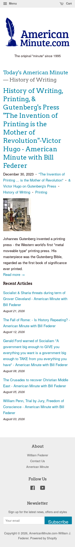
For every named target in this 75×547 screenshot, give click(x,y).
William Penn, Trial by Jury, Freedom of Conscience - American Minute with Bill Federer (33, 406)
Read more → (14, 274)
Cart (68, 3)
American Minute (37, 466)
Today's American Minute (35, 72)
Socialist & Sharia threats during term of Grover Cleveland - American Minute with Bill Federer (35, 298)
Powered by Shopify (43, 538)
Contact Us (37, 461)
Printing (41, 192)
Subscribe (58, 521)
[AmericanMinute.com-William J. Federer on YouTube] (42, 488)
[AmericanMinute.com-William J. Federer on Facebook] (32, 488)
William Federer (37, 455)
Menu (12, 3)
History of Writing (16, 192)
